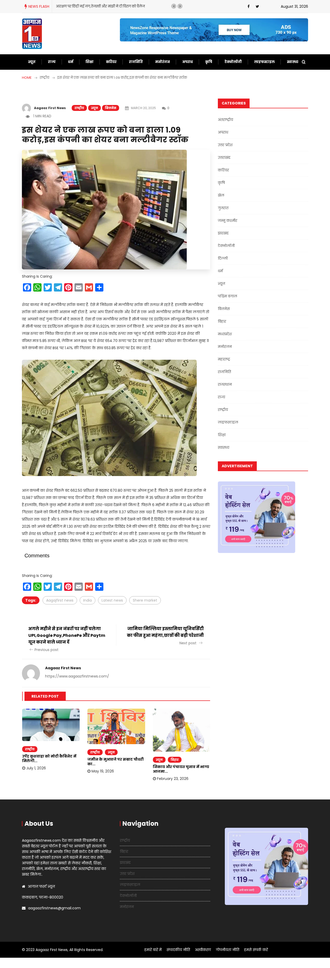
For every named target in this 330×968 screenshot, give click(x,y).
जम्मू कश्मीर (227, 220)
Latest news (112, 600)
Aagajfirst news (59, 600)
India (87, 600)
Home (27, 77)
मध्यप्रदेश (225, 334)
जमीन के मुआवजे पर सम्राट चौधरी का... (115, 762)
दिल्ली (223, 258)
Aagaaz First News (50, 108)
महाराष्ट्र (224, 359)
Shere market (145, 600)
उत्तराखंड (224, 157)
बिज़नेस (110, 108)
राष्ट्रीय (79, 108)
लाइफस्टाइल (264, 61)
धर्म (70, 61)
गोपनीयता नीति (227, 949)
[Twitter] (257, 6)
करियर (111, 61)
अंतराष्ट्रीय (225, 119)
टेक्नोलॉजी (233, 61)
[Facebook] (249, 6)
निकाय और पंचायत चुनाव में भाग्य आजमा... (181, 769)
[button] (173, 6)
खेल (221, 195)
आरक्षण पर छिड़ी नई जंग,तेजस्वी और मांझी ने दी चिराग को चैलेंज (100, 6)
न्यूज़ (32, 61)
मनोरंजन (162, 61)
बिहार (175, 760)
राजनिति (136, 61)
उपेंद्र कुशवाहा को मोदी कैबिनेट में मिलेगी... (49, 758)
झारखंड (223, 233)
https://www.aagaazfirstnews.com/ (77, 676)
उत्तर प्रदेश (225, 144)
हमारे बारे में (153, 949)
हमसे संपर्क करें (256, 949)
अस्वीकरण (203, 949)
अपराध (187, 61)
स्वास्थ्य (292, 61)
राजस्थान (225, 384)
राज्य (52, 61)
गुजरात (223, 207)
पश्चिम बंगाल (227, 296)
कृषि (208, 61)
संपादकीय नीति (178, 949)
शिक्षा (90, 61)
